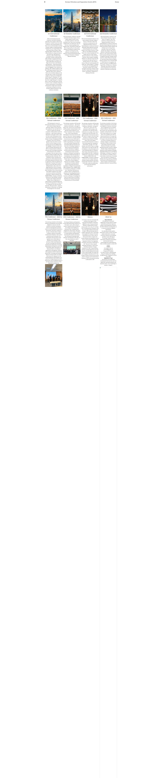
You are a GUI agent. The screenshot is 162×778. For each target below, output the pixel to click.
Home (117, 2)
